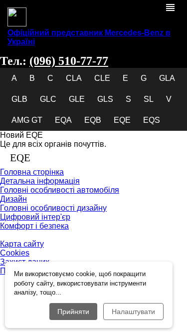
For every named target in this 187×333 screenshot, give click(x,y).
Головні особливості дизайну (53, 208)
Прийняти (73, 312)
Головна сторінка (32, 172)
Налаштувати (133, 312)
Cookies (14, 253)
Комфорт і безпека (34, 226)
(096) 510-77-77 (68, 60)
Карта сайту (22, 244)
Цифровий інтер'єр (35, 217)
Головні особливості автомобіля (59, 190)
